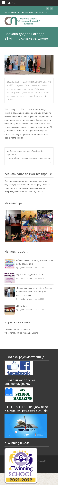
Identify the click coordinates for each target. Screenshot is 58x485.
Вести (39, 81)
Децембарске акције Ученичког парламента (30, 160)
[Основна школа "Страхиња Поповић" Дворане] (20, 20)
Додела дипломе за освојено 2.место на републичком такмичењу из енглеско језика (34, 291)
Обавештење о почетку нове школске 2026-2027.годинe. (34, 262)
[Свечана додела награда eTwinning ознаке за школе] (29, 64)
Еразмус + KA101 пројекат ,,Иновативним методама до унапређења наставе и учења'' (29, 85)
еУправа (9, 191)
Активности (29, 81)
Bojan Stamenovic (25, 267)
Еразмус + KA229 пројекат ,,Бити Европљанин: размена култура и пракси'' (28, 92)
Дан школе (21, 305)
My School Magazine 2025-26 (29, 274)
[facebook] (47, 9)
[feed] (51, 9)
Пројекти (38, 96)
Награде (28, 96)
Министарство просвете (18, 329)
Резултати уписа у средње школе (22, 332)
